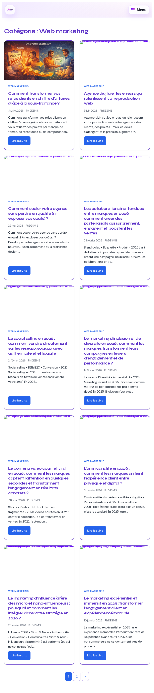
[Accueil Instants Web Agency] (10, 10)
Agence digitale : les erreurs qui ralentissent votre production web (113, 98)
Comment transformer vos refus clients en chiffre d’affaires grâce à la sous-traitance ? (39, 98)
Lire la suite (19, 141)
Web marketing (18, 86)
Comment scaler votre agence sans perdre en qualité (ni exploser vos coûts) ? (37, 213)
